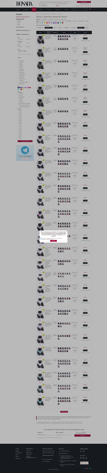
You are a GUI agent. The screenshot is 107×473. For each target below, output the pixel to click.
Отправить (53, 240)
